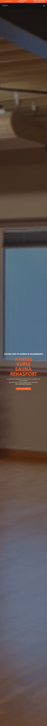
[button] (44, 6)
